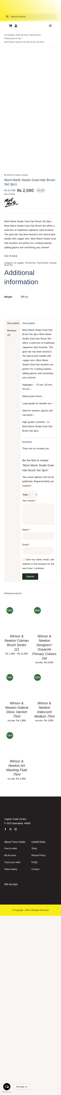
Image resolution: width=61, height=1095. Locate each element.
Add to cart (42, 617)
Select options (16, 615)
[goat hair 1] (30, 105)
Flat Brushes (30, 263)
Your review (29, 500)
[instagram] (15, 829)
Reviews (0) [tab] (11, 332)
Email (26, 544)
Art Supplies (19, 263)
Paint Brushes (43, 263)
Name (26, 529)
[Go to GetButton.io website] (6, 1092)
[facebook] (5, 829)
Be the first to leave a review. (16, 175)
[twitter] (10, 829)
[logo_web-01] (30, 5)
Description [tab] (12, 323)
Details (11, 620)
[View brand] (11, 197)
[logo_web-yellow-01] (20, 807)
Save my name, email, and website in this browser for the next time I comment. (38, 564)
